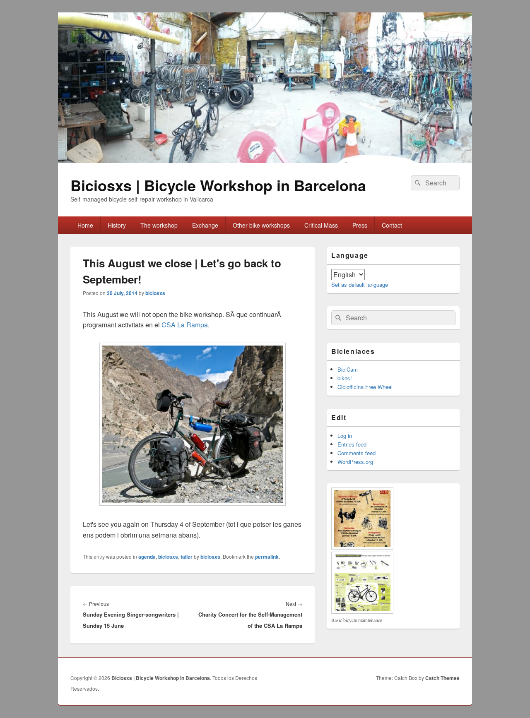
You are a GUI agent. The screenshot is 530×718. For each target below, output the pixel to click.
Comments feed (356, 453)
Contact (392, 225)
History (117, 225)
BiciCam (347, 369)
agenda (147, 556)
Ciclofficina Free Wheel (365, 387)
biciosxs (155, 293)
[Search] (417, 182)
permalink (267, 556)
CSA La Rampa (184, 324)
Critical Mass (321, 225)
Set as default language (359, 284)
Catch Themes (442, 678)
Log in (344, 435)
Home (85, 225)
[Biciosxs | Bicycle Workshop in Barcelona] (265, 160)
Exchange (205, 225)
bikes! (344, 378)
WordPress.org (355, 462)
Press (359, 225)
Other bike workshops (261, 225)
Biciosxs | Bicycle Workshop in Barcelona (218, 185)
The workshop (159, 225)
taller (187, 556)
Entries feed (351, 444)
